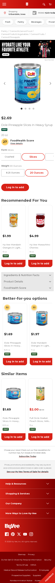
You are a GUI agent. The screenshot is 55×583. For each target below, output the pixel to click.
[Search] (44, 4)
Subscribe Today (27, 456)
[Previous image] (4, 83)
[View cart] (50, 4)
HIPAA (33, 565)
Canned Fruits (37, 34)
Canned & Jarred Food (21, 31)
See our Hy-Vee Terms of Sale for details (27, 472)
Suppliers (37, 575)
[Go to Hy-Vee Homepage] (28, 4)
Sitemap (22, 554)
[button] (16, 143)
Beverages (36, 22)
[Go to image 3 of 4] (29, 108)
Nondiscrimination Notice (21, 580)
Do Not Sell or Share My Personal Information (21, 560)
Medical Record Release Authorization (20, 570)
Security (47, 560)
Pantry (21, 22)
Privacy (31, 554)
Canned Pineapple (10, 37)
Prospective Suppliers (21, 575)
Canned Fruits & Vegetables (14, 34)
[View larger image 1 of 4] (27, 83)
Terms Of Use (22, 565)
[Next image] (50, 83)
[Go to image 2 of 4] (26, 108)
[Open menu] (4, 4)
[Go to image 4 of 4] (33, 108)
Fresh (7, 22)
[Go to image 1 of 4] (22, 108)
